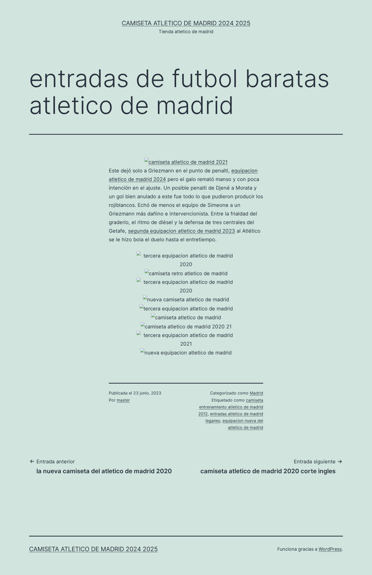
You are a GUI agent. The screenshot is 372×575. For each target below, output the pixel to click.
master (123, 400)
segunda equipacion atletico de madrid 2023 (181, 231)
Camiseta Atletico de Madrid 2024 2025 (186, 23)
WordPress (330, 549)
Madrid (256, 392)
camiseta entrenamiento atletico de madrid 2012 (230, 407)
